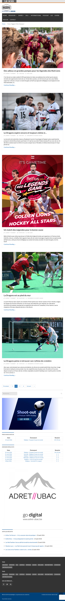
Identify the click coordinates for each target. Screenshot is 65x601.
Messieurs (11, 15)
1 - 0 (57, 457)
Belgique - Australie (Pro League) (33, 461)
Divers (57, 15)
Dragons (11, 564)
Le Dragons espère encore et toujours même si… (25, 133)
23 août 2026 (8, 440)
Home (5, 15)
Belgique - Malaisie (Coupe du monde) (33, 456)
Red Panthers (48, 564)
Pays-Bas (28, 564)
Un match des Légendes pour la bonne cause (23, 230)
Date (8, 438)
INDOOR (5, 19)
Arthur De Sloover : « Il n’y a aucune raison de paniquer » (21, 535)
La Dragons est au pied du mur (17, 295)
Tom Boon (57, 564)
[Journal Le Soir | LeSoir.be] (9, 1)
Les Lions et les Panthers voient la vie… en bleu (18, 549)
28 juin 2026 (8, 461)
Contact (13, 19)
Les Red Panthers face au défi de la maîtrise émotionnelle (21, 542)
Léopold (22, 564)
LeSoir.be (27, 594)
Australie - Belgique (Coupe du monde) (33, 454)
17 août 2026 (8, 457)
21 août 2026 (8, 454)
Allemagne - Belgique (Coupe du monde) (33, 457)
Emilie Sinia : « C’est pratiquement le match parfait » (19, 539)
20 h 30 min (57, 440)
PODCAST (46, 15)
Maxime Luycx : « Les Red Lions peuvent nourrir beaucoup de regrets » (25, 546)
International (36, 15)
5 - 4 (57, 461)
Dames (20, 15)
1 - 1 (57, 454)
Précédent (6, 386)
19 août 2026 (8, 456)
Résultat (57, 438)
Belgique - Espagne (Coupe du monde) (33, 440)
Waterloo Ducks (7, 567)
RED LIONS (29, 73)
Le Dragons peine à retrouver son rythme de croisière (28, 361)
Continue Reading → (10, 85)
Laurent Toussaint (10, 73)
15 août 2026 (8, 459)
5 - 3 (57, 456)
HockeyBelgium (11, 594)
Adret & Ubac (54, 594)
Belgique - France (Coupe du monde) (33, 459)
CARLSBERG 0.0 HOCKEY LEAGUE (34, 135)
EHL (27, 15)
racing (34, 564)
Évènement (33, 438)
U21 (52, 15)
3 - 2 (57, 459)
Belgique (5, 564)
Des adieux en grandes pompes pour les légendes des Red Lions (32, 71)
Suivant (29, 386)
